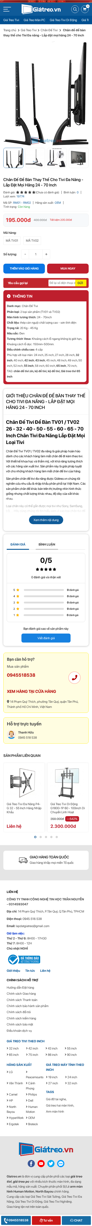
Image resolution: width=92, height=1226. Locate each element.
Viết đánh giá (46, 638)
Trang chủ (9, 30)
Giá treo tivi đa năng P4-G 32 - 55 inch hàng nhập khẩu (24, 808)
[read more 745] (23, 959)
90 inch (71, 1054)
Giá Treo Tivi (11, 20)
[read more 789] (50, 1163)
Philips (32, 1094)
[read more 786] (46, 1149)
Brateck (32, 1124)
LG (10, 1072)
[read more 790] (60, 1163)
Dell (30, 1100)
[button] (35, 837)
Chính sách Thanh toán (22, 1000)
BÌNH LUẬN (47, 544)
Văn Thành (15, 1083)
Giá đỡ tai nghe (56, 1099)
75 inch (33, 1054)
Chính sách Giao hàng (21, 993)
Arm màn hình (55, 1111)
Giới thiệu (13, 970)
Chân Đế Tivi (49, 30)
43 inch (40, 360)
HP (10, 1100)
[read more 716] (67, 783)
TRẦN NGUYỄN (73, 899)
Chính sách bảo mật (20, 1024)
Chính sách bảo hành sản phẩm (27, 1006)
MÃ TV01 (12, 240)
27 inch (53, 1083)
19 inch (53, 1077)
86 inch (52, 1054)
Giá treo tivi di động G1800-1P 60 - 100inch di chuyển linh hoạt (67, 808)
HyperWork (16, 1118)
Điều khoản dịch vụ (19, 1030)
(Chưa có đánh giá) (47, 192)
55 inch (29, 365)
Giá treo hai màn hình (59, 1105)
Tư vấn (48, 1220)
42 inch (29, 360)
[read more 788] (41, 1163)
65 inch (61, 365)
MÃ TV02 (32, 240)
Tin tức (30, 970)
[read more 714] (24, 783)
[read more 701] (74, 678)
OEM (58, 202)
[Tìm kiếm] (75, 9)
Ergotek (13, 1124)
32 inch (13, 1048)
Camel (12, 1094)
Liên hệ (45, 970)
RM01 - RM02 (22, 202)
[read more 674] (46, 93)
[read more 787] (31, 1163)
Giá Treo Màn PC (34, 20)
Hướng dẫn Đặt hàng (20, 987)
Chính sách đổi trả (19, 1012)
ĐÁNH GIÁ (17, 544)
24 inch (72, 1077)
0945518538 (21, 675)
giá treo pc (21, 1181)
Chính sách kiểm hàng (21, 1018)
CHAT (77, 1220)
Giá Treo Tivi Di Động (63, 20)
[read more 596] (41, 9)
